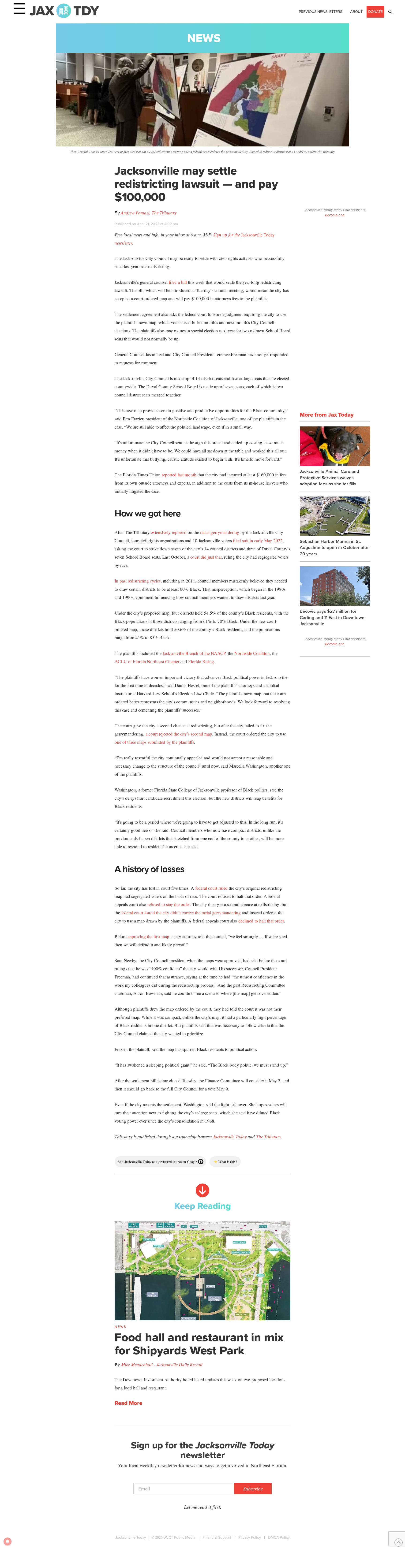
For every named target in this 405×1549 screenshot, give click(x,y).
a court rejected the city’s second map (179, 734)
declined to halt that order (261, 921)
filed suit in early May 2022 (258, 540)
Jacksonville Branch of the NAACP (194, 653)
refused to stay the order (168, 904)
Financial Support (216, 1537)
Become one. (335, 215)
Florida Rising (201, 661)
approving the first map (148, 936)
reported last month (179, 475)
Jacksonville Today (230, 1136)
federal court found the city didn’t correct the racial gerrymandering (181, 912)
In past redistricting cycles (138, 581)
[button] (390, 11)
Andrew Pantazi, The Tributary (148, 213)
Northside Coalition (252, 653)
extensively (161, 532)
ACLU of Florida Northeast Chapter (147, 661)
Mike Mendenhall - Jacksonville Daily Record (161, 1364)
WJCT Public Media (179, 1537)
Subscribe (253, 1488)
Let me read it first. (202, 1507)
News (204, 38)
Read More (128, 1403)
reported (179, 532)
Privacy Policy (249, 1537)
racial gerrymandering (219, 532)
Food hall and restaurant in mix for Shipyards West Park (199, 1344)
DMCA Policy (279, 1537)
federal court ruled (211, 888)
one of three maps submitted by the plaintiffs (154, 742)
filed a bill (178, 282)
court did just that (206, 557)
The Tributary (268, 1136)
